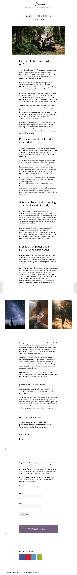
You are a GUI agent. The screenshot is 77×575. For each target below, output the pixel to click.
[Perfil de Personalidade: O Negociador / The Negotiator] (75, 287)
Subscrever (25, 514)
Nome (21, 493)
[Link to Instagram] (70, 572)
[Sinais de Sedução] (1, 287)
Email (21, 503)
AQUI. (26, 393)
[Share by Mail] (39, 557)
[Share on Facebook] (22, 557)
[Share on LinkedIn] (33, 557)
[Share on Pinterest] (28, 557)
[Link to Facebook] (67, 572)
